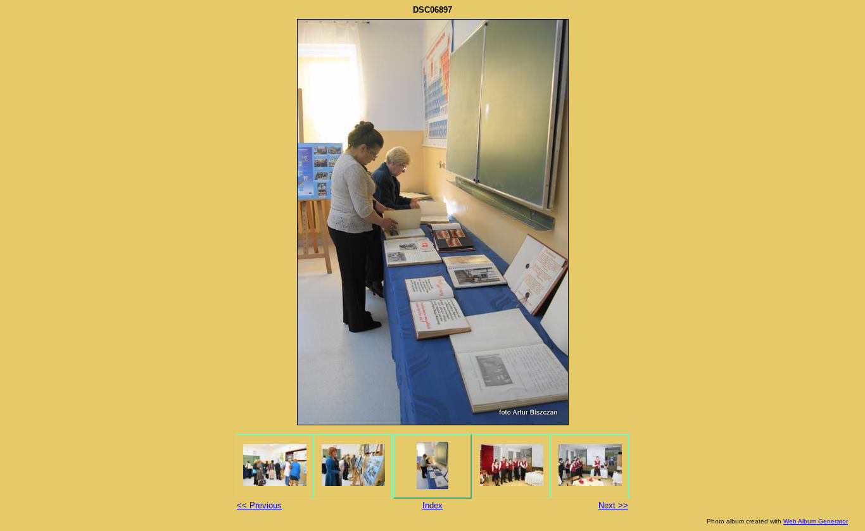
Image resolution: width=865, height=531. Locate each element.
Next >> (613, 505)
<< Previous (259, 505)
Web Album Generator (815, 521)
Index (432, 505)
